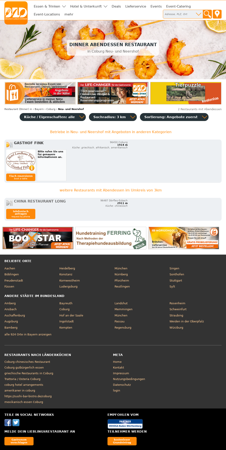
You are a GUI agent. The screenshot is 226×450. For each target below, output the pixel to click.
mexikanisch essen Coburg (23, 402)
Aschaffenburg (14, 315)
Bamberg (10, 327)
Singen (174, 268)
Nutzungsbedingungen (129, 379)
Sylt (172, 286)
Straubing (176, 315)
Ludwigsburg (68, 286)
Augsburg (11, 321)
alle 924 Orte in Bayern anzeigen (27, 334)
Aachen (9, 268)
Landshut (121, 303)
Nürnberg (121, 274)
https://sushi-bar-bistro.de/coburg (28, 396)
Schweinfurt (178, 309)
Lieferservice (135, 6)
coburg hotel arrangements (23, 384)
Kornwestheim (69, 280)
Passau (119, 321)
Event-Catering (178, 6)
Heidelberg (67, 268)
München (121, 268)
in (18, 109)
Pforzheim (122, 280)
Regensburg (123, 327)
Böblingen (11, 274)
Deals (116, 6)
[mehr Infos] (20, 160)
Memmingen (123, 309)
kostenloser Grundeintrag (122, 441)
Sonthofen (177, 274)
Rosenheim (177, 303)
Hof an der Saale (71, 315)
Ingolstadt (66, 321)
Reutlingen (122, 286)
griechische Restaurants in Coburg (28, 373)
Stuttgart (176, 280)
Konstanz (65, 274)
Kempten (65, 327)
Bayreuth (65, 303)
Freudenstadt (13, 280)
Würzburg (176, 327)
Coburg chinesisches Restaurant (27, 361)
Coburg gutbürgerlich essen (24, 367)
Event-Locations (47, 14)
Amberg (10, 303)
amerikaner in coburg (19, 390)
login (116, 390)
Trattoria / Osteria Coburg (22, 379)
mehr (68, 14)
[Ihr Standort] (217, 14)
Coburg (64, 309)
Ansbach (10, 309)
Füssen (9, 286)
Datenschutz (122, 384)
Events (156, 6)
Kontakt (118, 367)
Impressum (121, 373)
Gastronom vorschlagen (19, 441)
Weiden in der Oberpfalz (187, 321)
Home (117, 361)
